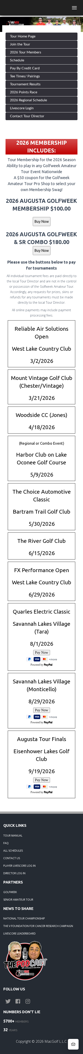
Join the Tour (20, 44)
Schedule (17, 60)
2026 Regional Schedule (28, 100)
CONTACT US (11, 858)
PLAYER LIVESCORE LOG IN (19, 866)
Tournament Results (25, 84)
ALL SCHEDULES (13, 851)
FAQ (6, 843)
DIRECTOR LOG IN (14, 873)
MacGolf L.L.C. (55, 1041)
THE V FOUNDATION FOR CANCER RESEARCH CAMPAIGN (38, 926)
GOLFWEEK (10, 892)
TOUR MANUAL (12, 835)
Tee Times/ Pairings (25, 76)
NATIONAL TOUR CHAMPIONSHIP (24, 918)
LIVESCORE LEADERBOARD (19, 933)
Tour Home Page (22, 36)
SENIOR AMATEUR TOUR (18, 899)
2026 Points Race (23, 92)
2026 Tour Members (25, 52)
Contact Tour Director (27, 116)
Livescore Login (22, 108)
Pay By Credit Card (25, 68)
